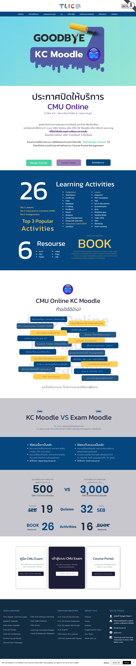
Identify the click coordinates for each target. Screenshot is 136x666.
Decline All (116, 663)
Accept (127, 663)
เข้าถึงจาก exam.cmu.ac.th (88, 460)
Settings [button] (106, 663)
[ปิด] (133, 662)
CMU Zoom (35, 625)
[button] (34, 14)
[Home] (110, 621)
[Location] (110, 616)
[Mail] (110, 627)
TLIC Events (63, 630)
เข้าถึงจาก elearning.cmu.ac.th (43, 460)
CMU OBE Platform (38, 621)
